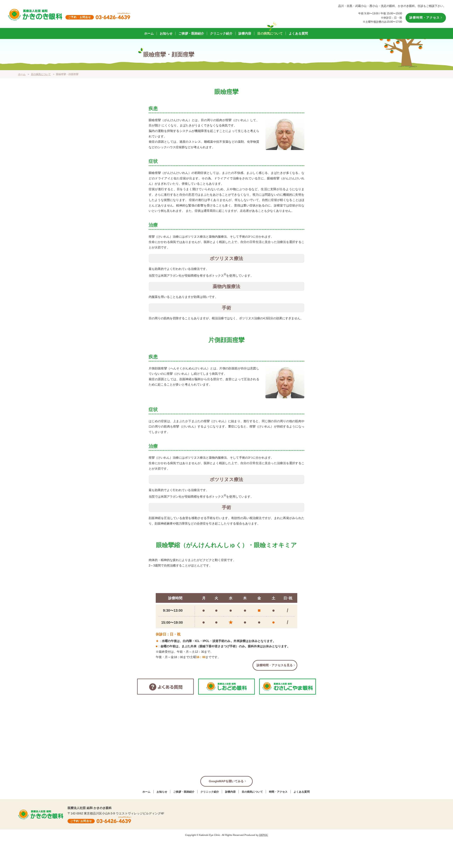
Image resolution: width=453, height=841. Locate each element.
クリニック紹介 (221, 33)
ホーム (149, 33)
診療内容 (245, 33)
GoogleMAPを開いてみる (226, 781)
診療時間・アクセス (424, 17)
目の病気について (270, 33)
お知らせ (166, 33)
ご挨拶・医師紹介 (191, 33)
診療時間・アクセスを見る (275, 665)
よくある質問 (298, 33)
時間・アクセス (278, 791)
